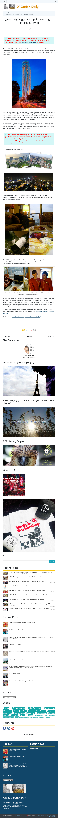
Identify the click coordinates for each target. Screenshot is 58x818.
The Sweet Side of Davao (32, 717)
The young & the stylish (15, 644)
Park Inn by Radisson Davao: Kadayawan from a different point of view (28, 595)
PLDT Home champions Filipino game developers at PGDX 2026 (26, 599)
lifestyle (16, 711)
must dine (52, 715)
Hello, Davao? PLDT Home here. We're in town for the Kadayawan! (27, 581)
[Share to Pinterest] (32, 330)
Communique (19, 708)
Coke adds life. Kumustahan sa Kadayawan (20, 586)
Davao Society (41, 711)
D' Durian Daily (18, 815)
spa (46, 715)
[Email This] (23, 330)
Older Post (51, 336)
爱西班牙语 (52, 816)
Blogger (32, 734)
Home (5, 13)
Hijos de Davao (31, 713)
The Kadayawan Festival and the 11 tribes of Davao (22, 622)
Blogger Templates (41, 815)
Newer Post (7, 336)
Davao (6, 708)
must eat (23, 711)
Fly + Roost (15, 715)
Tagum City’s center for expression (18, 659)
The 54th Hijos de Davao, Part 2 (17, 630)
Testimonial (23, 717)
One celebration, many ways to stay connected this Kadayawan (26, 590)
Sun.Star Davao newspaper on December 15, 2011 (26, 317)
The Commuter (29, 355)
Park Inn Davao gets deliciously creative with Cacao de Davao (25, 577)
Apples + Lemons (42, 713)
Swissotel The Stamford (28, 43)
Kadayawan (51, 711)
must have (47, 717)
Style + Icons (7, 711)
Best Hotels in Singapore (16, 13)
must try (17, 717)
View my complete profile (29, 357)
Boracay (23, 715)
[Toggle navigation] (4, 1)
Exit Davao (52, 713)
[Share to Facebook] (29, 330)
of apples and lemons (8, 717)
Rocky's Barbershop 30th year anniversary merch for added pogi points (28, 608)
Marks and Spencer (19, 713)
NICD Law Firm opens (14, 673)
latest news (41, 717)
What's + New (35, 708)
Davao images (39, 715)
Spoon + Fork (7, 713)
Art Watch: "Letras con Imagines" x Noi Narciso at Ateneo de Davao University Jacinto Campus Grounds (18, 765)
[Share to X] (26, 330)
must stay (6, 715)
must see (30, 715)
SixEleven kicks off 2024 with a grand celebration (21, 681)
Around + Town (50, 708)
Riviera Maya (50, 815)
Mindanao (31, 711)
